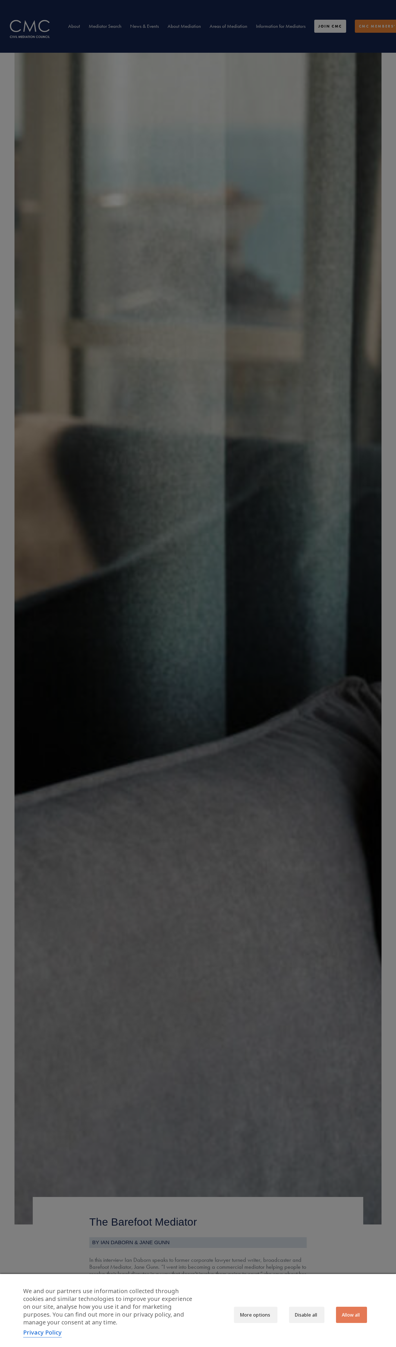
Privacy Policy (42, 1332)
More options (255, 1315)
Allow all (351, 1315)
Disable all (306, 1315)
